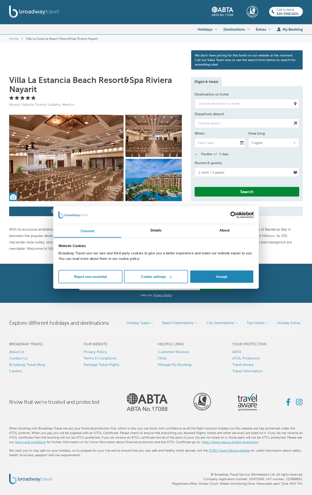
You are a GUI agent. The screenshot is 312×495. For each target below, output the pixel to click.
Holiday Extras (288, 323)
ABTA (236, 352)
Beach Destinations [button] (178, 323)
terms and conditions (30, 442)
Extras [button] (261, 29)
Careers (15, 371)
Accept (221, 277)
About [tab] (224, 230)
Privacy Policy (162, 295)
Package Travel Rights (101, 365)
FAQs (162, 358)
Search (247, 191)
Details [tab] (156, 230)
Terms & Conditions (100, 358)
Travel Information (247, 371)
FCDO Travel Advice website (229, 450)
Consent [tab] (87, 231)
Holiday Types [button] (138, 323)
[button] (247, 104)
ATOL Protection (246, 358)
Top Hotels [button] (255, 323)
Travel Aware (243, 365)
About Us (16, 352)
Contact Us (18, 358)
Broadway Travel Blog (27, 365)
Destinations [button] (234, 29)
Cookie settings (153, 277)
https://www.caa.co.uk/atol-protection (230, 442)
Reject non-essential (90, 277)
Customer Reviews (173, 352)
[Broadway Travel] (34, 11)
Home (14, 38)
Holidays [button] (205, 29)
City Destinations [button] (220, 323)
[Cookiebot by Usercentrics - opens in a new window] (234, 215)
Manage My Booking (174, 365)
